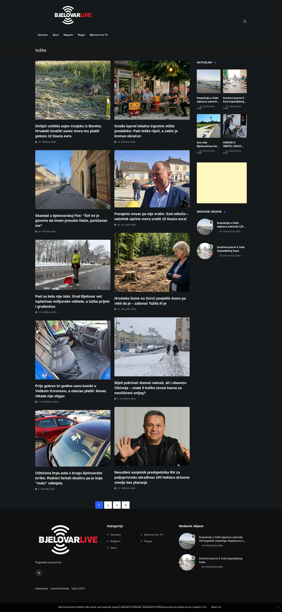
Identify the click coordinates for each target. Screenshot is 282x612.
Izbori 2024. (78, 588)
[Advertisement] (222, 182)
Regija (81, 35)
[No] (278, 607)
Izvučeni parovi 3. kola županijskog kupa (234, 102)
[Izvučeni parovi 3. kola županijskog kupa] (235, 81)
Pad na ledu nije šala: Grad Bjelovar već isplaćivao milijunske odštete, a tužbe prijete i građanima (72, 301)
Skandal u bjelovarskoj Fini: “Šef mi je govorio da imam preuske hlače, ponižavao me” (71, 221)
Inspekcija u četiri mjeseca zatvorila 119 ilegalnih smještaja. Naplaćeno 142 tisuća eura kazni (223, 541)
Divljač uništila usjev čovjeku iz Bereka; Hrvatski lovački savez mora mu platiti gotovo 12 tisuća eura (68, 131)
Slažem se (216, 607)
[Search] (245, 21)
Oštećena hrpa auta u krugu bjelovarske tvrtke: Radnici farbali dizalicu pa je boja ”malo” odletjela (68, 478)
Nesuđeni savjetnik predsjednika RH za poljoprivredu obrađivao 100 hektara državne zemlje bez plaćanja (151, 477)
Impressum (41, 588)
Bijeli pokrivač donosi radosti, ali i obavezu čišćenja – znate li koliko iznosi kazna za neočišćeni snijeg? (150, 388)
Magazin (68, 35)
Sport (56, 35)
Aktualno (43, 35)
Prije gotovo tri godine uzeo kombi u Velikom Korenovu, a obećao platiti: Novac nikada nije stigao (70, 391)
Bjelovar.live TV (99, 35)
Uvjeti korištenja (60, 588)
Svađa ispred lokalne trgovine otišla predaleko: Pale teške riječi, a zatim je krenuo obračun (146, 131)
